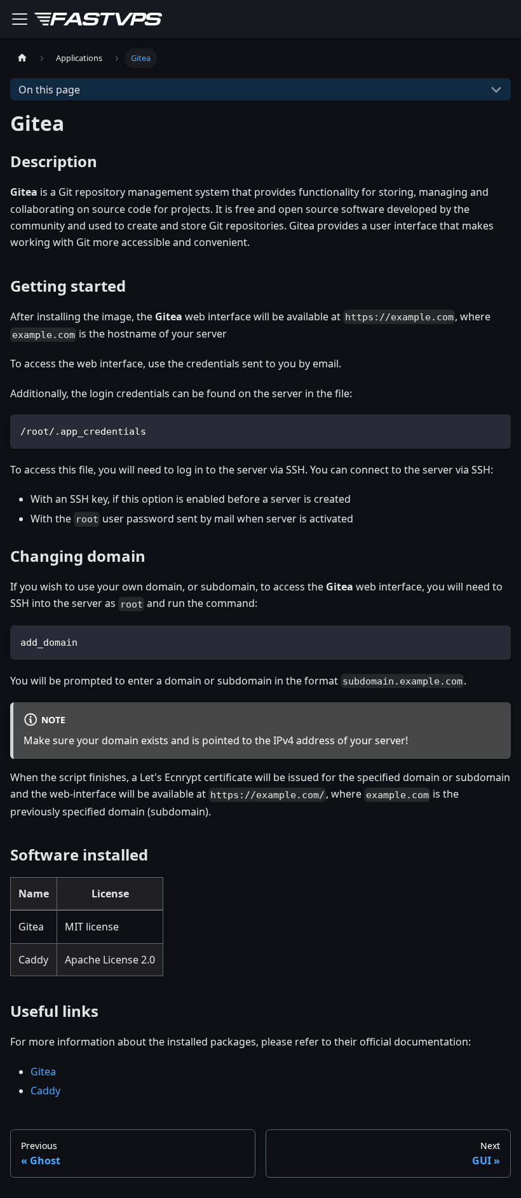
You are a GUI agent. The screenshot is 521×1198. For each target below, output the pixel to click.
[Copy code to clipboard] (495, 429)
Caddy (45, 1091)
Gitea (43, 1072)
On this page (49, 90)
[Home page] (22, 58)
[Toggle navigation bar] (19, 19)
